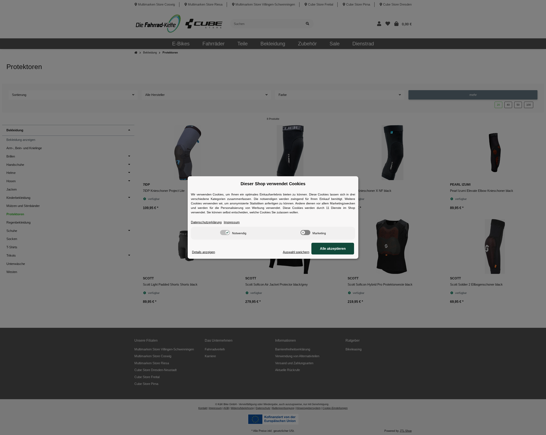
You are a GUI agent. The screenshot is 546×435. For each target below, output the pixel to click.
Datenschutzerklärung (206, 222)
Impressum (232, 222)
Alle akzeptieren (333, 248)
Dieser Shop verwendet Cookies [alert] (273, 183)
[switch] (225, 232)
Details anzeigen (203, 252)
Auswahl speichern (296, 252)
